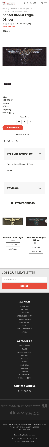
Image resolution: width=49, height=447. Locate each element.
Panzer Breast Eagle (13, 237)
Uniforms (24, 355)
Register (28, 329)
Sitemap (24, 332)
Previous (3, 221)
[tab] (24, 154)
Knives (24, 362)
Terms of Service (24, 319)
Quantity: (24, 117)
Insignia (24, 368)
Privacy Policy (24, 322)
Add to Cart (13, 249)
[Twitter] (8, 141)
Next (46, 221)
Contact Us (24, 306)
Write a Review (9, 26)
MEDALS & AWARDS (24, 352)
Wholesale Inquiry (24, 316)
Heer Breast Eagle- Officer (36, 238)
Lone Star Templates (29, 438)
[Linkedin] (13, 141)
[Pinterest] (17, 141)
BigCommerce (29, 435)
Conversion (24, 313)
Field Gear (25, 359)
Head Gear (24, 365)
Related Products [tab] (23, 203)
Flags (24, 349)
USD (34, 3)
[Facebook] (4, 141)
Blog (24, 326)
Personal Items (25, 375)
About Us (24, 309)
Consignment (24, 346)
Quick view (13, 244)
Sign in (19, 329)
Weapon (24, 371)
